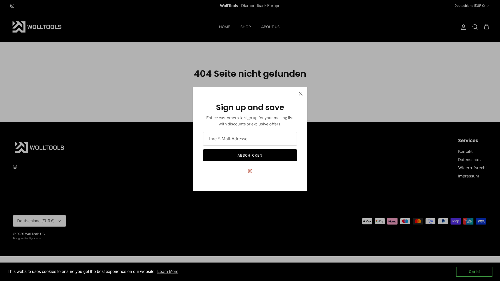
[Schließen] (301, 93)
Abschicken (250, 155)
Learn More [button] (167, 271)
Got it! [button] (474, 272)
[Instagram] (250, 171)
